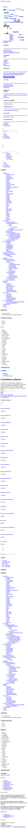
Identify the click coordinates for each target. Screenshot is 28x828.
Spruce (3, 362)
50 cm (3, 325)
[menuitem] (5, 6)
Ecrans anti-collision (13, 241)
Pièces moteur (9, 291)
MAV (7, 220)
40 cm (3, 323)
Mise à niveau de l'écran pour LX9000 (7, 515)
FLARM (8, 202)
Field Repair (5, 356)
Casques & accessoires (11, 279)
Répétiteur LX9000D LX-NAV (6, 473)
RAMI (7, 201)
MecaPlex (8, 221)
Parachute (4, 359)
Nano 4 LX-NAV (3, 522)
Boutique (5, 283)
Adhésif (4, 343)
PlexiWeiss (8, 205)
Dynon (7, 192)
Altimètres (8, 244)
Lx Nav (8, 219)
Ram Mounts (9, 203)
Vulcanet (8, 216)
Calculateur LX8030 (4, 445)
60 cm (3, 326)
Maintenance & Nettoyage (9, 256)
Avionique (5, 223)
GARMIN (4, 335)
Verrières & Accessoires (8, 255)
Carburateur (9, 287)
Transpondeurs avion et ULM (16, 232)
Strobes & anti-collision (11, 305)
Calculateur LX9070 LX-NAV (6, 417)
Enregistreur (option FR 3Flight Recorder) (11, 317)
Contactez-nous (6, 140)
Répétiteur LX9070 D (4, 459)
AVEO (7, 183)
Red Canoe (8, 212)
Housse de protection (11, 301)
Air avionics (9, 179)
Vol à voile (5, 295)
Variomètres (9, 253)
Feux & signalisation (8, 302)
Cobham (8, 190)
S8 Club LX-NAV (4, 508)
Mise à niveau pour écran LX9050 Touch (8, 529)
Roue (3, 349)
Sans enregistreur (6, 315)
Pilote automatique (10, 234)
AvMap (8, 181)
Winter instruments (10, 187)
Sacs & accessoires (13, 270)
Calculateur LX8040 (4, 438)
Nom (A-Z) (5, 565)
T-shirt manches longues (14, 266)
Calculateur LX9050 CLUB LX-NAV (7, 452)
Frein (3, 358)
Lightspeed (11, 280)
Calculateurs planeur (11, 300)
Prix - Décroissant (6, 568)
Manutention (9, 298)
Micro (3, 353)
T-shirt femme (12, 273)
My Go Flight (9, 193)
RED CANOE (5, 338)
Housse (4, 346)
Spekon (8, 199)
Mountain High (9, 196)
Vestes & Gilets (12, 269)
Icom (7, 206)
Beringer (8, 188)
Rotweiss (8, 185)
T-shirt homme (12, 268)
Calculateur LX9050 (4, 431)
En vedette (4, 563)
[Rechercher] (14, 393)
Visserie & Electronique (11, 293)
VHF (10, 226)
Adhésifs (8, 257)
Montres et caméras (10, 282)
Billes (7, 252)
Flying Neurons (9, 176)
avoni (4, 307)
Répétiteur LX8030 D (4, 487)
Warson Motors (9, 180)
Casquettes (11, 265)
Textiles (8, 264)
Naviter (8, 198)
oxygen (5, 309)
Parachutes (11, 275)
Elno (7, 194)
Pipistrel (8, 178)
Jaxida (7, 217)
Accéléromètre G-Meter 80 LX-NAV (7, 536)
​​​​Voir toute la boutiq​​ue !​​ (9, 79)
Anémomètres (9, 248)
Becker (8, 184)
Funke (7, 207)
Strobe (3, 348)
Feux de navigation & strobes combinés (15, 304)
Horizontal (4, 366)
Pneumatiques (6, 306)
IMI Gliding (9, 211)
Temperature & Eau (10, 292)
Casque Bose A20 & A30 (12, 189)
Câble (3, 355)
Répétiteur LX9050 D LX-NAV (6, 480)
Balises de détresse (13, 278)
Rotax (7, 215)
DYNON (4, 333)
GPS (10, 228)
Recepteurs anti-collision (14, 238)
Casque (4, 352)
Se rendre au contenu (5, 1)
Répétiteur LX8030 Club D (5, 494)
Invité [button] (2, 394)
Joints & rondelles (10, 288)
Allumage (8, 286)
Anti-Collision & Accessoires (13, 237)
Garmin (8, 197)
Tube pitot (8, 297)
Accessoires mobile (10, 262)
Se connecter (6, 139)
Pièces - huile (9, 289)
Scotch (10, 259)
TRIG (7, 214)
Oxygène (11, 277)
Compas (8, 246)
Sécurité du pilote (10, 274)
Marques (5, 175)
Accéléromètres (9, 247)
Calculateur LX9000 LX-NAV (6, 424)
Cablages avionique (10, 242)
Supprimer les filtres (5, 777)
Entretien (5, 260)
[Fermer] (1, 152)
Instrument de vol (7, 243)
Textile (3, 350)
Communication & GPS (11, 225)
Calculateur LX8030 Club (5, 466)
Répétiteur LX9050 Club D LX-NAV (7, 501)
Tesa (7, 208)
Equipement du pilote (8, 261)
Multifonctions (9, 250)
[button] (7, 397)
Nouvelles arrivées (6, 564)
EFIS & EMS (9, 233)
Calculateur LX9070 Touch (5, 410)
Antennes (11, 230)
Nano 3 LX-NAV (3, 543)
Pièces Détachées (6, 340)
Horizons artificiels (10, 224)
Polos (10, 271)
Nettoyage (4, 345)
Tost (7, 210)
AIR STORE (5, 336)
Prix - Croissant (5, 567)
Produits (5, 375)
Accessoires (14, 229)
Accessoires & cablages (14, 235)
